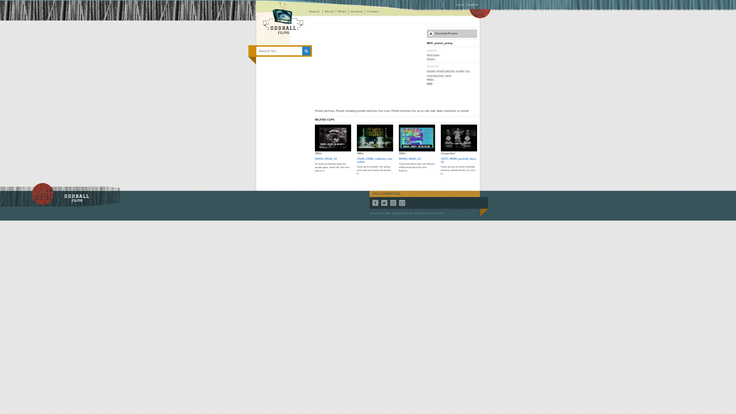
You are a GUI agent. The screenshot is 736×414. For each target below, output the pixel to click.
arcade (460, 71)
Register (473, 4)
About (329, 11)
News (342, 11)
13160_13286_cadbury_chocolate (374, 160)
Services (356, 11)
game (448, 75)
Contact (373, 11)
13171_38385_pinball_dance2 (458, 160)
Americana (433, 55)
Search (314, 11)
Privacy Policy (421, 213)
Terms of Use (437, 213)
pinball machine (445, 71)
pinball (431, 71)
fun (468, 71)
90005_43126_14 (326, 158)
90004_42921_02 (410, 158)
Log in (460, 4)
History (431, 59)
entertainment (435, 75)
